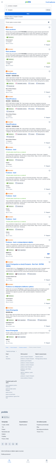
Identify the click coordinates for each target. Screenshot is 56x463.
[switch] (49, 22)
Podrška (4, 436)
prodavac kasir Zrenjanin (26, 366)
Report (48, 45)
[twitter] (9, 444)
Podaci (3, 429)
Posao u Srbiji (5, 438)
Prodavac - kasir (11, 149)
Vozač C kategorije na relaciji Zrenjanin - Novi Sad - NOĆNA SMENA (25, 265)
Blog (38, 427)
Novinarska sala (6, 431)
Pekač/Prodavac (11, 73)
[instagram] (6, 444)
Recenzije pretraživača (42, 429)
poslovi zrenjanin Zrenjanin (27, 356)
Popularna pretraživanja (42, 424)
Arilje (7, 356)
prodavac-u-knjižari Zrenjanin (27, 358)
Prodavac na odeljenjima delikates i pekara (20, 286)
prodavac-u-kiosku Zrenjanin (27, 362)
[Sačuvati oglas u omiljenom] (49, 27)
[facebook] (2, 444)
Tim (3, 427)
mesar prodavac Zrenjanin (27, 378)
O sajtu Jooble (5, 424)
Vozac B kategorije (12, 310)
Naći (28, 13)
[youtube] (16, 444)
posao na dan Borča (10, 394)
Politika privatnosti (5, 454)
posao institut (9, 392)
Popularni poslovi (39, 356)
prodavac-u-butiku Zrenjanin (27, 364)
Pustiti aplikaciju (50, 2)
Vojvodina (8, 358)
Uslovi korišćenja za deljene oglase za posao (12, 451)
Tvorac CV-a (40, 431)
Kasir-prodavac (11, 29)
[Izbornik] (2, 2)
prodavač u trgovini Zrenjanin (27, 376)
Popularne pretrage (10, 351)
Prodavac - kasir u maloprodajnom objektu (19, 242)
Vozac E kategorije (12, 330)
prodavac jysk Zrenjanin (26, 360)
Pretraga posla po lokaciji (41, 358)
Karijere (4, 434)
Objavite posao (23, 424)
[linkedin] (13, 444)
